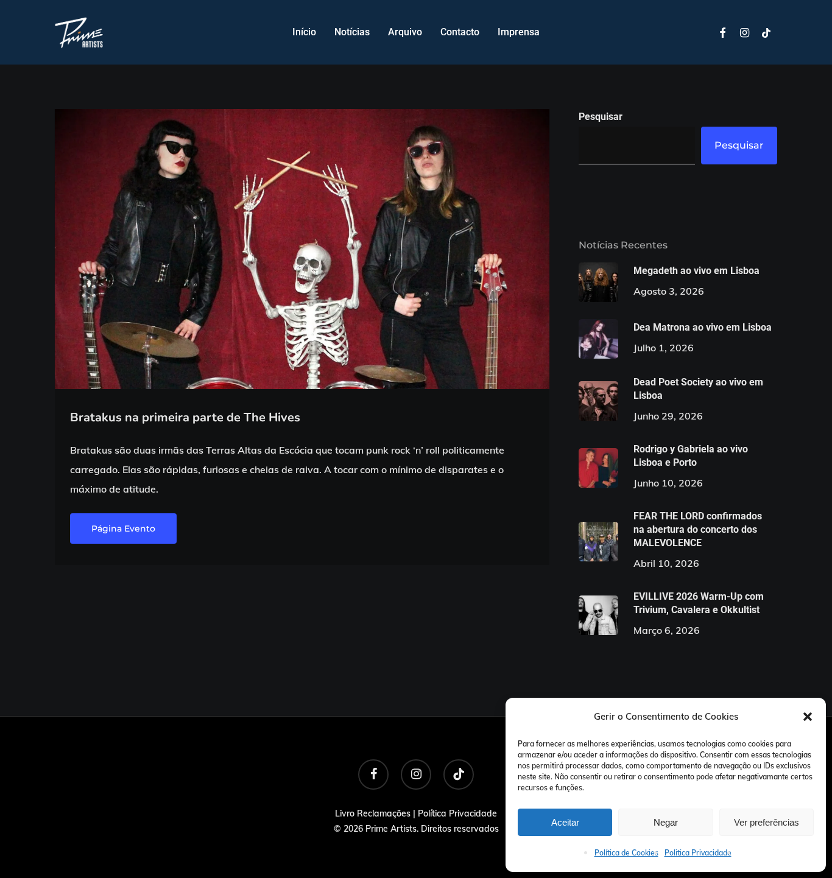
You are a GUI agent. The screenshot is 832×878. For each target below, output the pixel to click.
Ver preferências (766, 822)
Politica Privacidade (698, 852)
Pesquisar (600, 116)
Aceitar (565, 822)
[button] (808, 717)
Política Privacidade (457, 813)
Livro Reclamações (373, 813)
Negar (666, 822)
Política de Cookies (626, 852)
